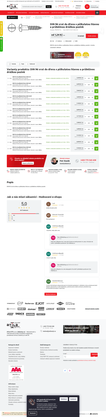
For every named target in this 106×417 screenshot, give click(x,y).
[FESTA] (41, 314)
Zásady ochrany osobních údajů (17, 402)
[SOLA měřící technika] (21, 308)
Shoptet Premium (81, 414)
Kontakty (10, 404)
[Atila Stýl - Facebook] (65, 370)
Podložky (42, 354)
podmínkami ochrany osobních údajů (87, 360)
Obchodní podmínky (59, 1)
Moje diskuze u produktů (15, 398)
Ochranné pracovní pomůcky (16, 358)
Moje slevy (11, 393)
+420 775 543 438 (63, 6)
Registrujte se (7, 412)
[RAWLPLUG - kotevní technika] (11, 303)
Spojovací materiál (13, 347)
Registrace (78, 7)
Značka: (55, 30)
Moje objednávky (13, 389)
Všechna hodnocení (51, 294)
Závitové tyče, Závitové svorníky (49, 350)
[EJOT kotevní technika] (40, 303)
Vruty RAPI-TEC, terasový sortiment (49, 356)
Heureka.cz (95, 172)
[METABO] (30, 314)
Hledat (48, 6)
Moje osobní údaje (13, 387)
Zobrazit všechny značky (92, 309)
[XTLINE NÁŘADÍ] (50, 303)
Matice (42, 352)
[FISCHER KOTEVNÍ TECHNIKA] (29, 303)
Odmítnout (64, 399)
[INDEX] (20, 314)
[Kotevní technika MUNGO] (20, 303)
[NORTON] (10, 314)
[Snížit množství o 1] (85, 78)
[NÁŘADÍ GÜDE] (70, 303)
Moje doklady (12, 391)
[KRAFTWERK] (71, 308)
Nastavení (33, 413)
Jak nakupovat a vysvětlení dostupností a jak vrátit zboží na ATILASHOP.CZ (23, 1)
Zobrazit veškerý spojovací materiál (50, 358)
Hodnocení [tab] (32, 64)
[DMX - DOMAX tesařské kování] (32, 309)
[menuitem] (11, 12)
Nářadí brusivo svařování (15, 352)
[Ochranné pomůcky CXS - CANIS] (50, 309)
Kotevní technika (13, 350)
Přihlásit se (96, 355)
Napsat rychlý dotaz (28, 163)
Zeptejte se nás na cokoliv (47, 1)
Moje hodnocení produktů (15, 395)
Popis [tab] (22, 64)
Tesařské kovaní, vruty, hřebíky (16, 356)
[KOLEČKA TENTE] (60, 309)
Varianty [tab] (14, 64)
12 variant (81, 36)
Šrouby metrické (44, 347)
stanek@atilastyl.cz (65, 163)
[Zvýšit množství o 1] (92, 78)
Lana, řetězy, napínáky (14, 354)
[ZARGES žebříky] (11, 309)
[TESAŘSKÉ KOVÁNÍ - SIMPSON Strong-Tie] (41, 309)
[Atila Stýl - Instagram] (70, 370)
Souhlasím (73, 399)
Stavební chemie (13, 361)
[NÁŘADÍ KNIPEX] (60, 303)
